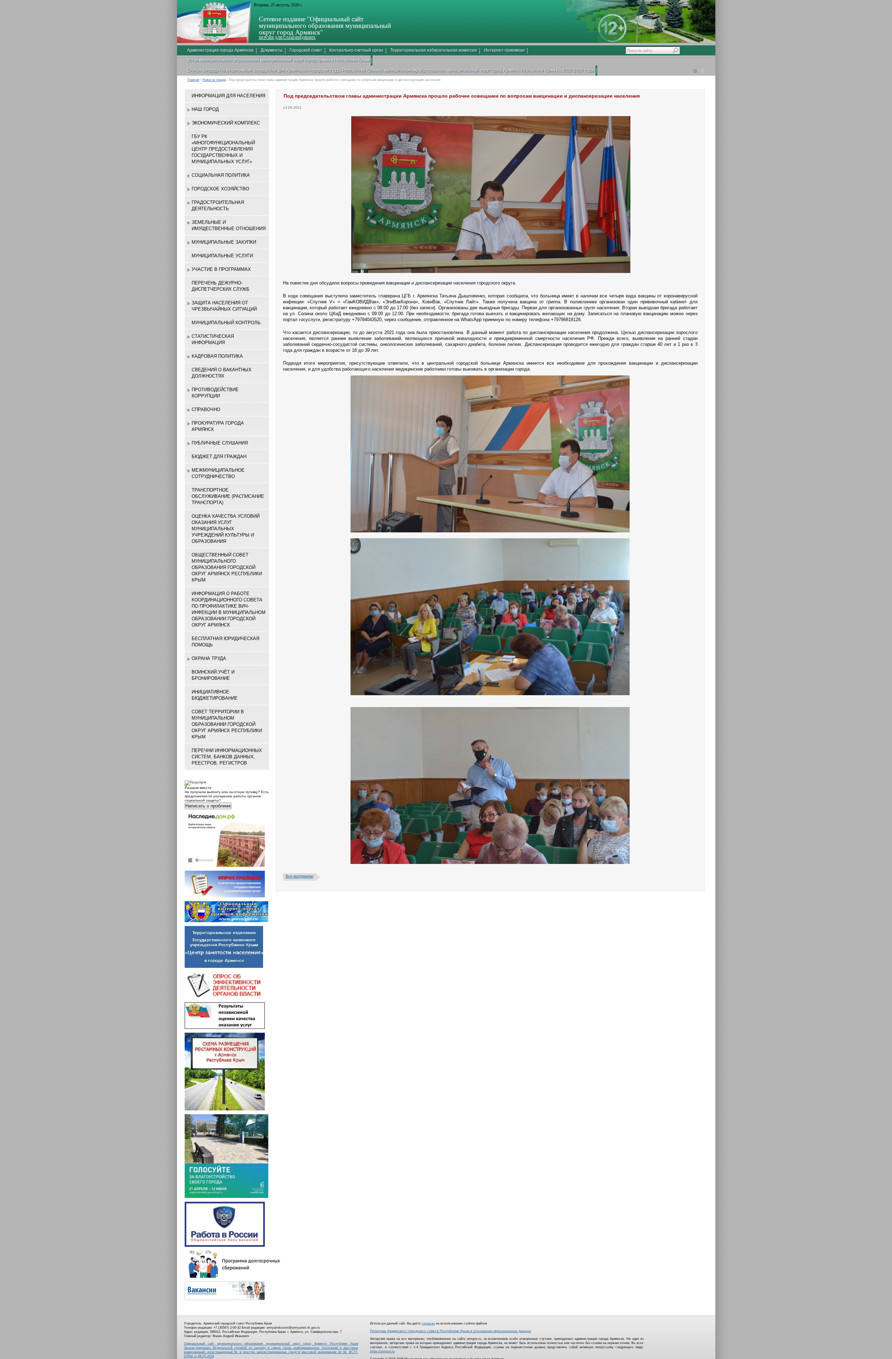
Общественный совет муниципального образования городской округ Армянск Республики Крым (227, 567)
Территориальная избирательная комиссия (433, 50)
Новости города (214, 80)
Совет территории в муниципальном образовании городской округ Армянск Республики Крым (227, 724)
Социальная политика (221, 175)
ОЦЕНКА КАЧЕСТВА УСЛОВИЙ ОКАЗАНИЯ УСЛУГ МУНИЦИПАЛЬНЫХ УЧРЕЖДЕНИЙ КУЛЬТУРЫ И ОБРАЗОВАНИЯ (226, 529)
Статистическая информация (213, 339)
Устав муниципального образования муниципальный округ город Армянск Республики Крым (278, 60)
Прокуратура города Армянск (218, 426)
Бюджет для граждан (219, 456)
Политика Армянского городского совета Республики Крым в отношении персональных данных (450, 1331)
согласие (428, 1323)
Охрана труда (209, 658)
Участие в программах (221, 269)
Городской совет (306, 50)
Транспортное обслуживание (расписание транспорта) (228, 496)
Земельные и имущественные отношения (229, 225)
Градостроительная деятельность (218, 205)
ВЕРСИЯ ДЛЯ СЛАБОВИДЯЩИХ (287, 38)
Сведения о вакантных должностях (222, 373)
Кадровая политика (217, 356)
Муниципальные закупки (224, 242)
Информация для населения (228, 95)
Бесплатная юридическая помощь (225, 641)
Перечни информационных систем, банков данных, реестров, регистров (227, 757)
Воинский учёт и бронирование (213, 675)
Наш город (205, 109)
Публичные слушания (220, 443)
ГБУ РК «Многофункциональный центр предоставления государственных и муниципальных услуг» (223, 149)
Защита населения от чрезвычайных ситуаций (224, 306)
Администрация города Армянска (220, 50)
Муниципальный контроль (226, 322)
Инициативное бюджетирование (215, 695)
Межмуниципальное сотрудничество (218, 473)
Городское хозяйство (220, 188)
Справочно (206, 409)
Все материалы (299, 876)
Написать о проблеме (208, 805)
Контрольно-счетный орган (356, 50)
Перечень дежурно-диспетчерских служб (220, 286)
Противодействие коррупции (215, 392)
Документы (272, 50)
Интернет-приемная (504, 50)
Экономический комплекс (226, 123)
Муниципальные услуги (222, 255)
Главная (193, 80)
